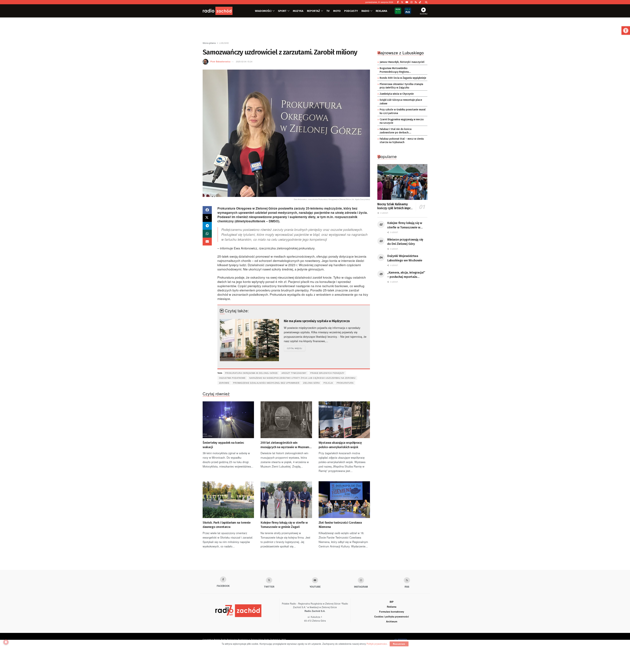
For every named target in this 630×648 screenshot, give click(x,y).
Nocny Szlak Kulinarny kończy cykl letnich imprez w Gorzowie (395, 206)
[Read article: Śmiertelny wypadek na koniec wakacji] (228, 419)
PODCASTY (351, 10)
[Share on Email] (207, 241)
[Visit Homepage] (222, 10)
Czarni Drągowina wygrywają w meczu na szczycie (402, 121)
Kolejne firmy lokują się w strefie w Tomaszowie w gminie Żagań (284, 525)
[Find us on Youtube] (315, 580)
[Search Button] (426, 2)
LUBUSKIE (224, 43)
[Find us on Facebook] (398, 2)
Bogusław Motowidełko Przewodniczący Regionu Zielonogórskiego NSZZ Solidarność (401, 70)
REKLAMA (381, 10)
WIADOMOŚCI (263, 10)
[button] (625, 30)
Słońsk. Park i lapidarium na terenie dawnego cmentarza (227, 525)
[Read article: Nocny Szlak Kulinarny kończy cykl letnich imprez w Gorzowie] (402, 182)
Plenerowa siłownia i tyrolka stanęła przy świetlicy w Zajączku (401, 86)
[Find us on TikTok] (420, 2)
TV (328, 10)
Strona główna (209, 43)
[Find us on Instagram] (411, 2)
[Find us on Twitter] (402, 2)
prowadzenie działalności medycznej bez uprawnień (266, 382)
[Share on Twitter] (207, 218)
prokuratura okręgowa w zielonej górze (251, 373)
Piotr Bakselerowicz (220, 61)
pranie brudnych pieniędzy (327, 373)
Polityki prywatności (377, 643)
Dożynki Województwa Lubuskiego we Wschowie (404, 258)
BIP (391, 601)
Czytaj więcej (296, 348)
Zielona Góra (311, 382)
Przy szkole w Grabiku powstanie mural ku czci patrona (403, 111)
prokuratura (345, 382)
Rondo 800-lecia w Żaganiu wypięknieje (403, 77)
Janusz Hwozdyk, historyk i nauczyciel (402, 62)
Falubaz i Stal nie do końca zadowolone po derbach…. (395, 131)
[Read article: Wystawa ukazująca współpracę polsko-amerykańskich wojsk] (344, 419)
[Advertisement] (315, 29)
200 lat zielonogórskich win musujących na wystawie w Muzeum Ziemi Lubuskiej (285, 445)
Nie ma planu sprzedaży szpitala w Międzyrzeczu (317, 321)
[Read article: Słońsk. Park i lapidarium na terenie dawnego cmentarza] (228, 499)
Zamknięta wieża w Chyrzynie (397, 93)
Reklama (391, 606)
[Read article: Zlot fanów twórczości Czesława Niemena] (344, 499)
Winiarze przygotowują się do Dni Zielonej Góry (405, 242)
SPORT (282, 10)
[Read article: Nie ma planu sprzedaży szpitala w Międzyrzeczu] (249, 340)
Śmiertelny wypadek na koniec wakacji (223, 445)
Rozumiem (399, 643)
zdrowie (224, 382)
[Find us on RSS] (416, 2)
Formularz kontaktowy (391, 611)
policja (328, 382)
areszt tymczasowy (294, 373)
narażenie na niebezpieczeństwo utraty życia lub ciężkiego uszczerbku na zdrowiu (302, 377)
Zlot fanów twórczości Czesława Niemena (340, 525)
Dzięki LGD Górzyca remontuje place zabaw (401, 101)
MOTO (337, 10)
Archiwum (391, 621)
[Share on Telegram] (207, 226)
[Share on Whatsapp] (207, 234)
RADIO (365, 10)
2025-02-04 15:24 (244, 61)
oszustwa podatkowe (232, 377)
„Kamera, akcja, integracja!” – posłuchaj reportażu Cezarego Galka (406, 275)
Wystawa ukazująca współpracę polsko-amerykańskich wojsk (340, 445)
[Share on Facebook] (207, 210)
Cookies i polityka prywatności (391, 616)
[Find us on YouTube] (407, 2)
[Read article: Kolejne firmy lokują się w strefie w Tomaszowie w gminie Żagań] (286, 499)
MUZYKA (298, 10)
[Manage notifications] (6, 642)
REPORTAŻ (313, 10)
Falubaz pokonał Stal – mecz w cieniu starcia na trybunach (402, 140)
